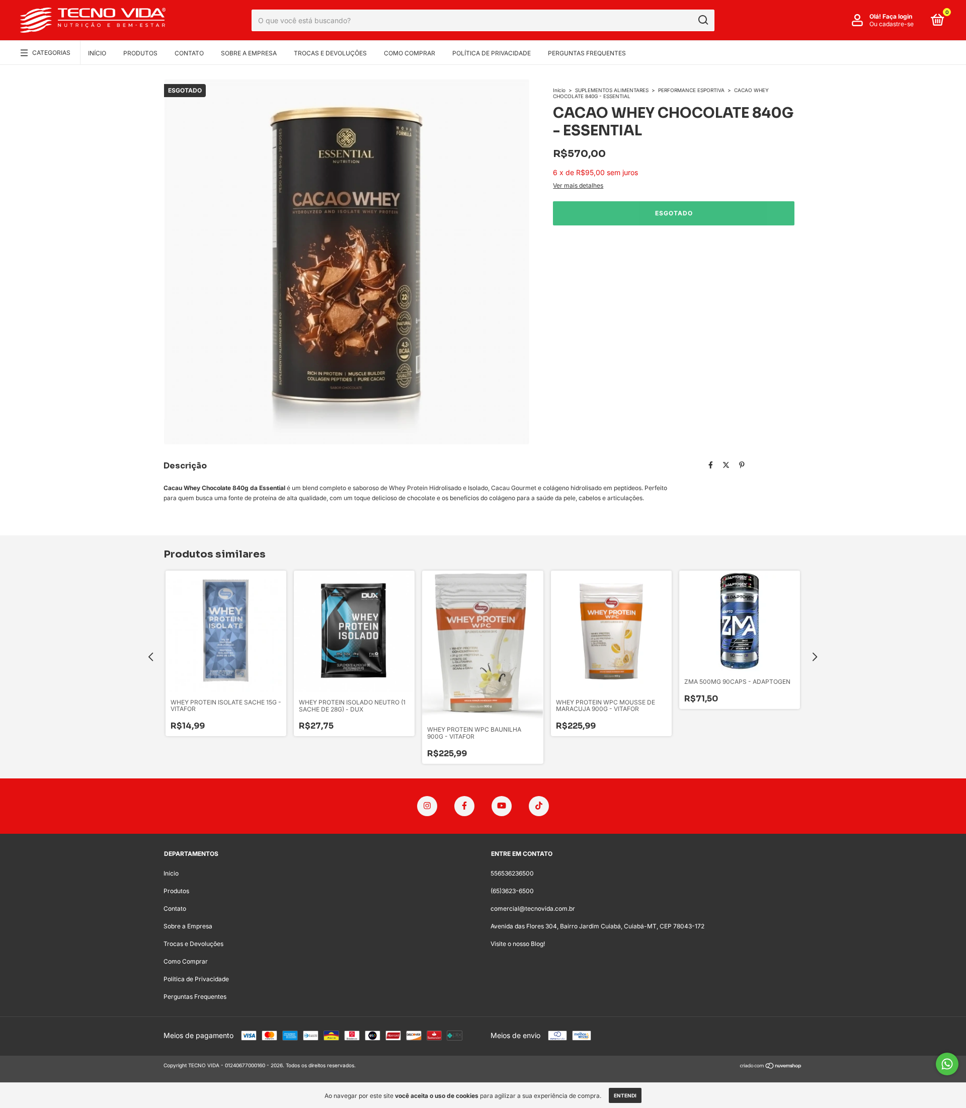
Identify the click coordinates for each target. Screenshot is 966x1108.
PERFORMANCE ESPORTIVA (691, 90)
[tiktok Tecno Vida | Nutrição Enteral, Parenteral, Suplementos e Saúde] (539, 806)
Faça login (897, 16)
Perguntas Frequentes (587, 53)
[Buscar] (702, 20)
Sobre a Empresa (249, 53)
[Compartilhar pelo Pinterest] (742, 464)
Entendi (625, 1095)
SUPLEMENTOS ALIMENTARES (612, 90)
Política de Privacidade (491, 53)
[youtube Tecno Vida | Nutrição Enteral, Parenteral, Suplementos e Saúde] (502, 806)
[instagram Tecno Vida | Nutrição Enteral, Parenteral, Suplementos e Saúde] (427, 806)
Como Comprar (409, 53)
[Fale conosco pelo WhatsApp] (947, 1064)
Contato (189, 53)
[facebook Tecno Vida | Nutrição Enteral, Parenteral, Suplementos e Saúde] (464, 806)
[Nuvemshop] (771, 1066)
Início (97, 53)
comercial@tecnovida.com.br (533, 908)
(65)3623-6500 (512, 891)
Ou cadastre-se (891, 24)
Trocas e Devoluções (330, 53)
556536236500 (512, 873)
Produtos (140, 53)
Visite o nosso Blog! (518, 943)
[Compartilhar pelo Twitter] (726, 464)
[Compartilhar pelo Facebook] (710, 464)
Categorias (51, 52)
